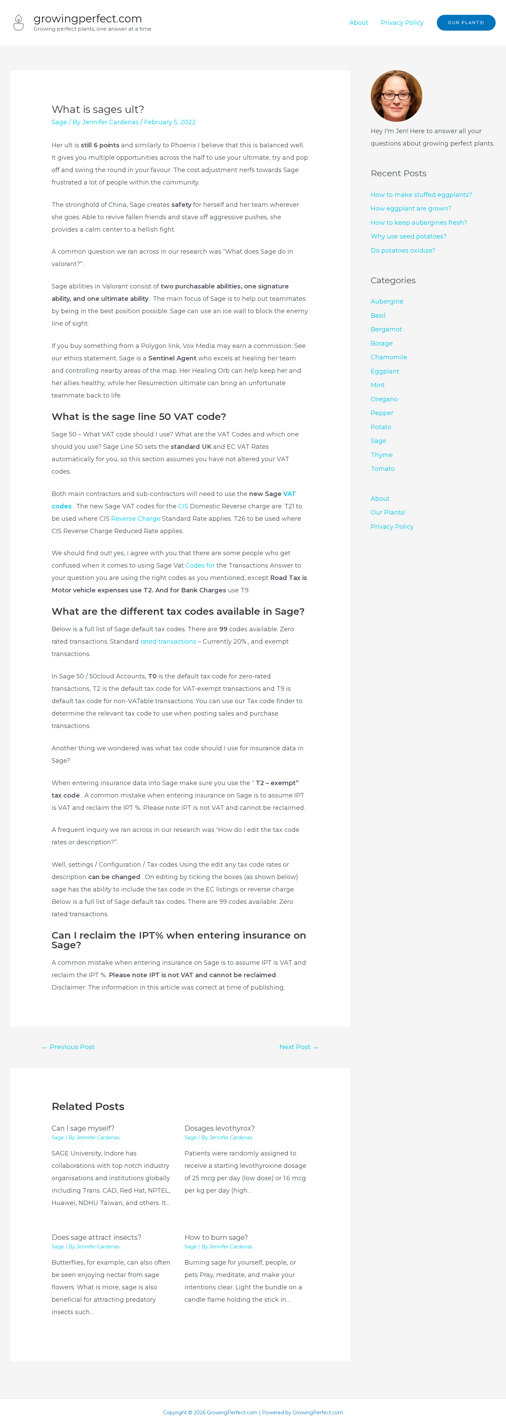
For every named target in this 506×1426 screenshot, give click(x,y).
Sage (59, 122)
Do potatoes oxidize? (403, 250)
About (358, 23)
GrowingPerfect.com (88, 18)
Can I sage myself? (83, 1128)
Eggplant (385, 371)
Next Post (299, 1047)
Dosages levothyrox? (220, 1128)
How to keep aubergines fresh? (419, 222)
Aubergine (387, 301)
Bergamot (386, 329)
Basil (378, 315)
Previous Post (68, 1047)
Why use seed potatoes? (409, 236)
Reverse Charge (135, 518)
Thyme (382, 455)
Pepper (382, 413)
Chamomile (389, 357)
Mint (378, 385)
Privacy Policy (402, 23)
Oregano (384, 399)
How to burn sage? (216, 1237)
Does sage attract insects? (96, 1237)
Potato (381, 427)
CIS (184, 506)
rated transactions (169, 641)
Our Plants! (388, 512)
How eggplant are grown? (411, 208)
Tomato (383, 469)
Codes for (200, 565)
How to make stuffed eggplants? (421, 195)
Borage (382, 343)
